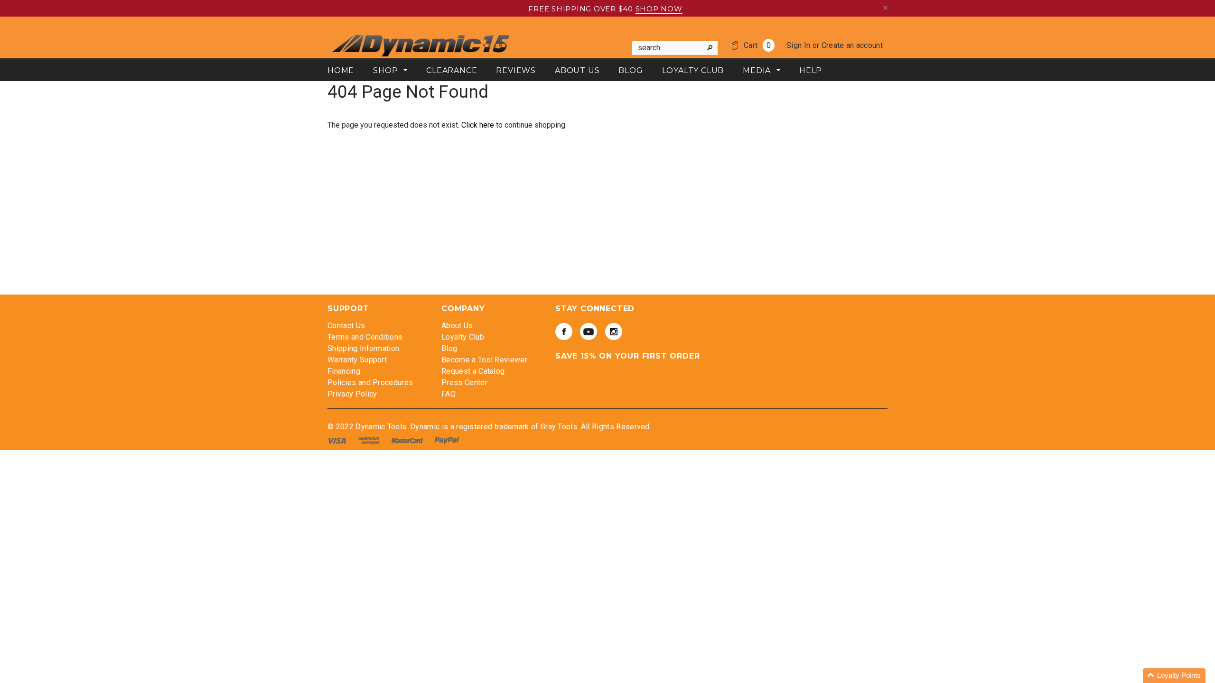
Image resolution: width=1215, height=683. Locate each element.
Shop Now (659, 8)
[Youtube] (588, 331)
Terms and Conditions (364, 337)
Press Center (464, 382)
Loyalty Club (462, 337)
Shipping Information (363, 348)
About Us (457, 325)
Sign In (798, 45)
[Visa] (337, 440)
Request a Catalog (473, 371)
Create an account (852, 45)
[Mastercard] (408, 440)
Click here (478, 124)
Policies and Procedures (370, 382)
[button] (1174, 675)
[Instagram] (613, 331)
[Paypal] (446, 440)
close (885, 8)
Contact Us (346, 325)
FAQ (448, 393)
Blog (449, 348)
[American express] (369, 440)
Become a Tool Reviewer (484, 359)
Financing (343, 371)
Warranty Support (357, 359)
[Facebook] (563, 331)
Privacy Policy (352, 393)
